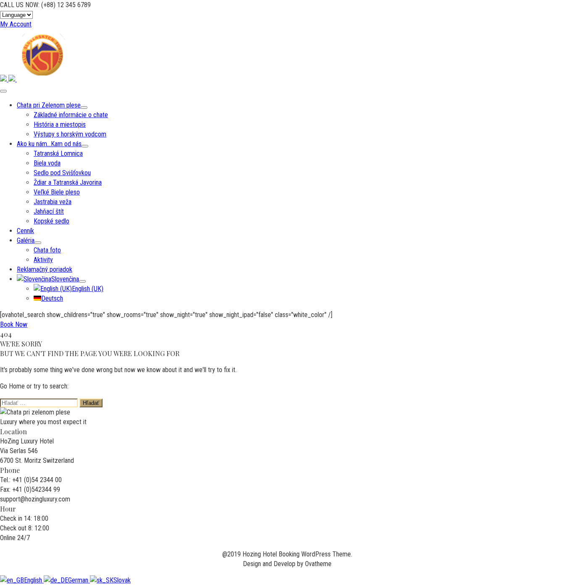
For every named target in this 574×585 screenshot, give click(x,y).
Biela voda (47, 163)
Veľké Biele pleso (57, 192)
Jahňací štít (49, 211)
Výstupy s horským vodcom (70, 134)
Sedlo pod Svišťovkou (62, 173)
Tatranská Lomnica (58, 153)
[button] (16, 24)
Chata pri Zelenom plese (49, 105)
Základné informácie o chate (71, 115)
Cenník (25, 231)
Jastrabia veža (52, 202)
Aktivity (43, 260)
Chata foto (47, 250)
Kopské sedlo (51, 221)
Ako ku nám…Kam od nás (49, 144)
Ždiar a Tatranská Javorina (68, 182)
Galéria (25, 240)
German (79, 580)
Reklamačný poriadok (44, 269)
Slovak (122, 580)
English (34, 580)
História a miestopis (60, 125)
